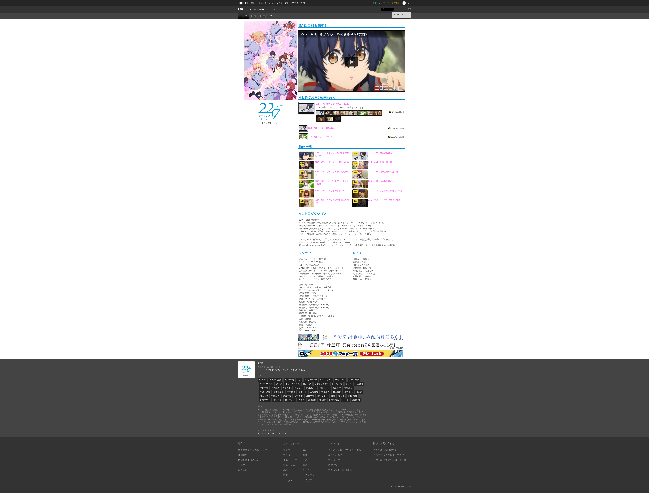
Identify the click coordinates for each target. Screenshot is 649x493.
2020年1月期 (275, 379)
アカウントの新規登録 (340, 470)
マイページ (334, 460)
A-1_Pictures (311, 379)
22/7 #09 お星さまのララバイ (330, 190)
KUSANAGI (340, 379)
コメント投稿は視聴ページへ (351, 89)
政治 (305, 465)
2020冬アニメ (273, 433)
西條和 (301, 400)
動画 (247, 3)
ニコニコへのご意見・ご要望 (388, 455)
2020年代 (289, 379)
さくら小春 (337, 383)
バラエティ (309, 475)
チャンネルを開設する (385, 449)
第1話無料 (352, 396)
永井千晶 (348, 392)
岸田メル (302, 392)
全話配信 (287, 388)
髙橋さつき (334, 400)
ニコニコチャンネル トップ (252, 449)
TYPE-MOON (266, 383)
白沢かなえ (322, 396)
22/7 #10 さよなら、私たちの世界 (385, 190)
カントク (307, 383)
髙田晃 (345, 400)
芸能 (305, 455)
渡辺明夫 (287, 396)
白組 (333, 396)
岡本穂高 (291, 392)
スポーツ (307, 449)
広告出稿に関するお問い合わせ (389, 460)
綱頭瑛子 (277, 400)
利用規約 (242, 455)
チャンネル (270, 3)
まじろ (349, 383)
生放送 (260, 3)
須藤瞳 (322, 400)
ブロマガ (288, 449)
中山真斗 (359, 383)
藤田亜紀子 (290, 400)
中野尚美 (264, 388)
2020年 (262, 379)
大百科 (280, 3)
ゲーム (306, 470)
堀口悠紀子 (311, 388)
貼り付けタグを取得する (269, 370)
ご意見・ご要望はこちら (294, 370)
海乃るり (264, 396)
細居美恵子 (265, 400)
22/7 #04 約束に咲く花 (380, 162)
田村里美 (310, 396)
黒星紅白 (356, 400)
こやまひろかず (322, 383)
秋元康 (341, 396)
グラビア (307, 480)
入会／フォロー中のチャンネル (344, 449)
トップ (243, 16)
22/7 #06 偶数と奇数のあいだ (383, 171)
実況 (287, 3)
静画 (253, 3)
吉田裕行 (298, 388)
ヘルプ (241, 465)
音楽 (285, 475)
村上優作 (337, 392)
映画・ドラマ (290, 460)
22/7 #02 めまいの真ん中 (381, 153)
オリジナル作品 (292, 383)
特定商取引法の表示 (248, 460)
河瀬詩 (359, 392)
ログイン (376, 3)
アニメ (269, 9)
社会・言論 (289, 465)
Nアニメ (294, 3)
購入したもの (335, 455)
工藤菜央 (314, 392)
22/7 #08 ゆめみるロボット (382, 181)
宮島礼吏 (337, 388)
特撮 (285, 470)
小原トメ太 (265, 392)
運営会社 (242, 470)
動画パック (266, 16)
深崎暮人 (275, 396)
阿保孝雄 (312, 400)
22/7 (240, 9)
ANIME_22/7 (326, 379)
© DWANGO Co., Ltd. (401, 486)
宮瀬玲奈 (348, 388)
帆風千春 (325, 392)
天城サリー (324, 388)
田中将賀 (298, 396)
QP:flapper (354, 379)
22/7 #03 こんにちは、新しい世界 (332, 162)
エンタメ (288, 480)
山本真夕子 (278, 392)
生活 (305, 460)
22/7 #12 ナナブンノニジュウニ (384, 200)
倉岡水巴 (275, 388)
